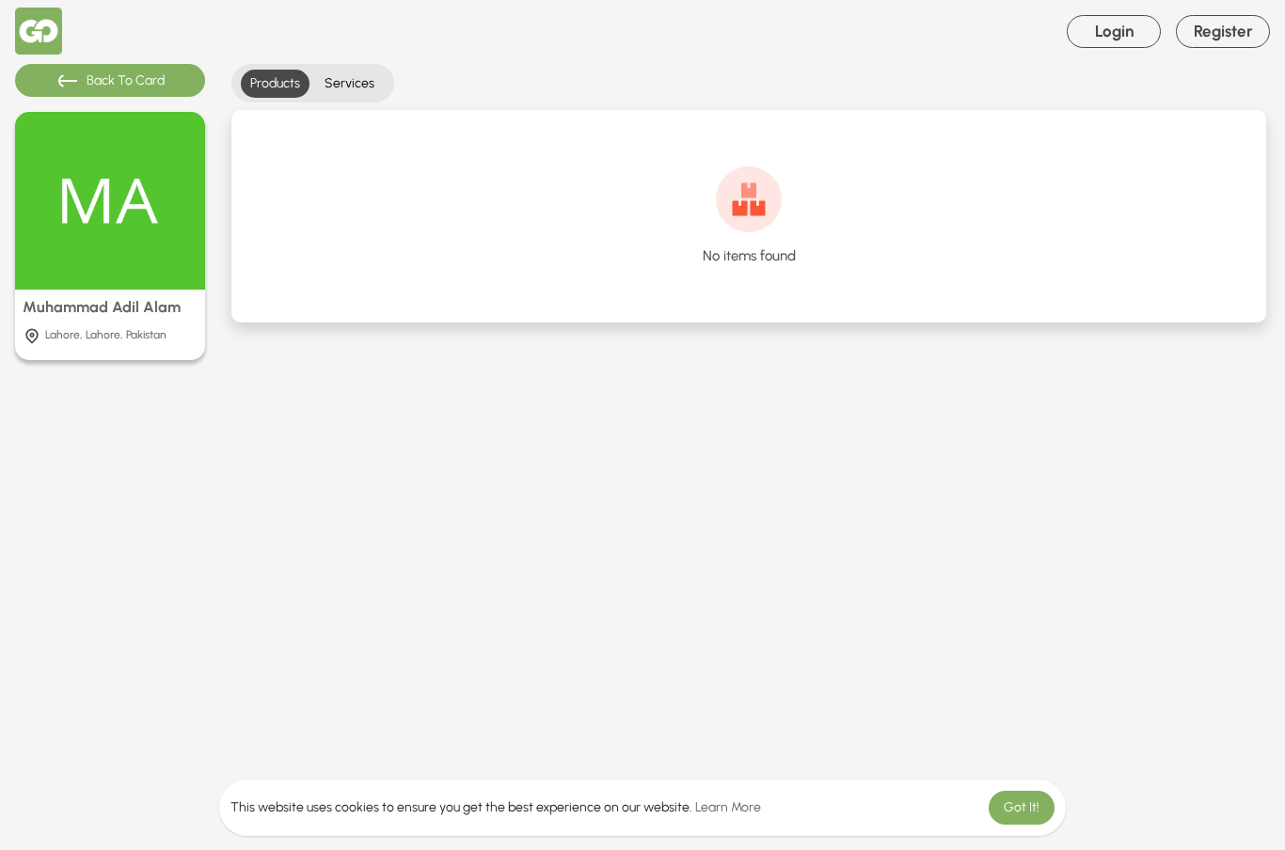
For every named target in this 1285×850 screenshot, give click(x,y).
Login (1114, 31)
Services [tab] (349, 83)
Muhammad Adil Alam (102, 307)
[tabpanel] (748, 216)
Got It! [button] (1021, 807)
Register (1223, 31)
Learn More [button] (728, 807)
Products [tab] (275, 83)
